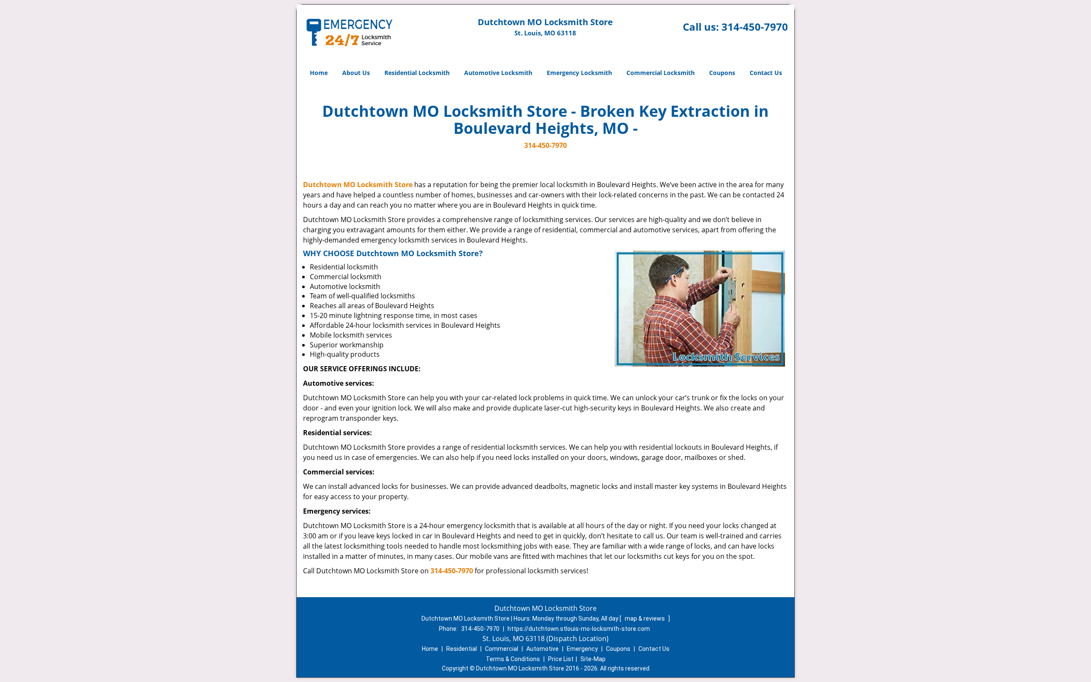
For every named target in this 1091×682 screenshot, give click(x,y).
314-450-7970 (755, 27)
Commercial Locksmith (660, 73)
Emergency (582, 648)
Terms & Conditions (513, 659)
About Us (356, 73)
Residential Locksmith (417, 73)
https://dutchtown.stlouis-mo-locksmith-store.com (579, 628)
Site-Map (593, 659)
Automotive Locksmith (498, 73)
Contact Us (766, 73)
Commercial (501, 648)
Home (319, 73)
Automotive (542, 648)
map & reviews (645, 618)
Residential (461, 648)
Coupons (722, 73)
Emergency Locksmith (579, 73)
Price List (561, 659)
